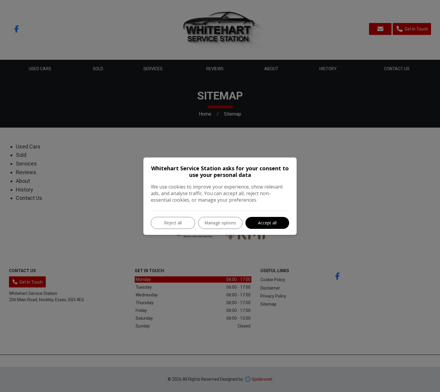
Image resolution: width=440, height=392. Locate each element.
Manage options (220, 223)
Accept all (267, 223)
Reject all (173, 223)
